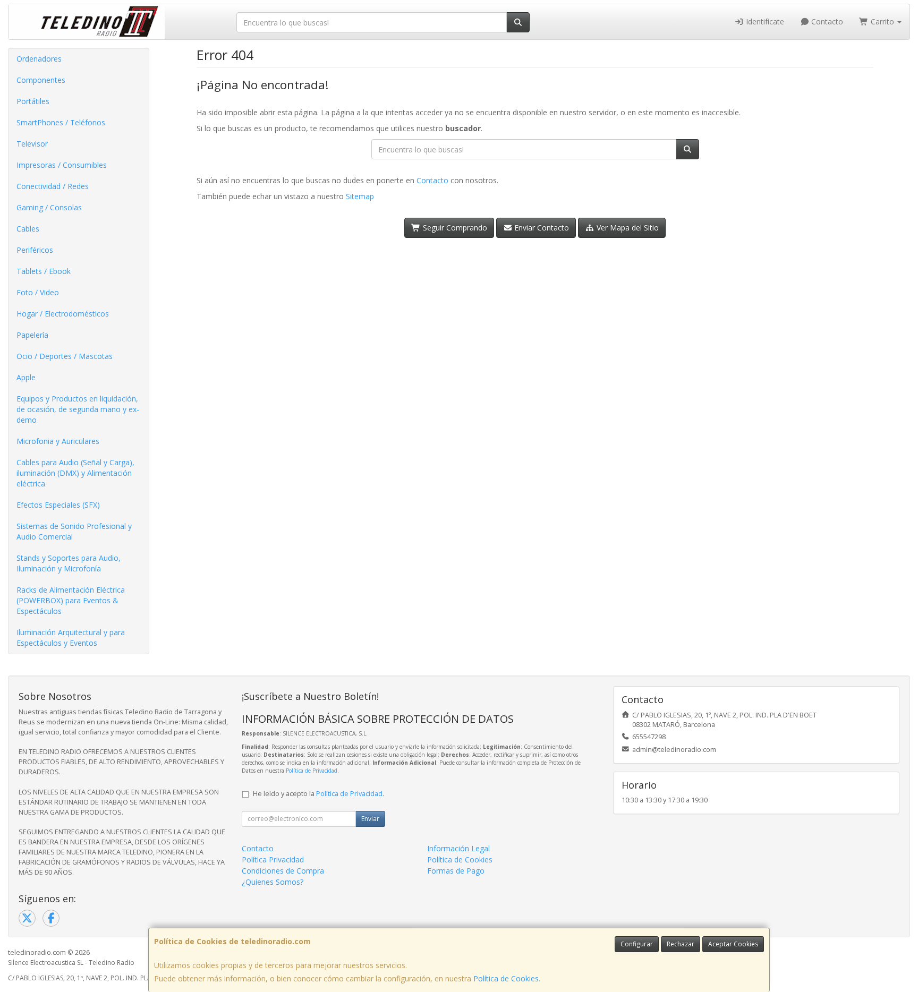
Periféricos (34, 250)
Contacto (826, 21)
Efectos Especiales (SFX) (58, 505)
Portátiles (32, 101)
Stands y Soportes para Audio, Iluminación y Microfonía (68, 563)
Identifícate (764, 21)
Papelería (32, 335)
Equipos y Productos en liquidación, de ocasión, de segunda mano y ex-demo (77, 409)
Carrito (882, 21)
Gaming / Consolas (49, 207)
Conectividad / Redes (52, 186)
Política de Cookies (506, 978)
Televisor (32, 144)
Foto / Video (37, 292)
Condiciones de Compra (283, 871)
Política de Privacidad (311, 770)
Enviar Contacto (540, 228)
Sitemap (360, 196)
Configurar (636, 943)
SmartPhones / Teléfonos (60, 122)
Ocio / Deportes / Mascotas (64, 356)
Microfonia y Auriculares (57, 441)
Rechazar (680, 943)
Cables (27, 229)
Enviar (370, 818)
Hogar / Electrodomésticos (62, 314)
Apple (26, 377)
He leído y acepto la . (318, 793)
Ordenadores (39, 59)
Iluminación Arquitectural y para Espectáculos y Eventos (70, 637)
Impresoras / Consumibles (61, 165)
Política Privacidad (273, 859)
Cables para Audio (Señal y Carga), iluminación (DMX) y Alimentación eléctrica (75, 473)
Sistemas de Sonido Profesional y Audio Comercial (74, 531)
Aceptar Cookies (733, 943)
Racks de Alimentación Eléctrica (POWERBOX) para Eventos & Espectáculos (70, 600)
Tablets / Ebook (43, 271)
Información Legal (458, 848)
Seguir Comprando (454, 228)
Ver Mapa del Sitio (626, 228)
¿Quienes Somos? (272, 882)
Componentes (40, 80)
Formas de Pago (455, 871)
